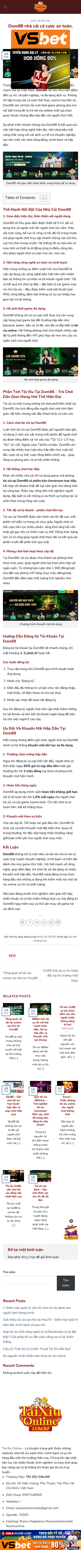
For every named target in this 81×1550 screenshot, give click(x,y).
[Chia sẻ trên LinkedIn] (58, 922)
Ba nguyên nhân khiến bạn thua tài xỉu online (34, 1356)
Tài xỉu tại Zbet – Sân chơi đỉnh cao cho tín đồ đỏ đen (40, 1193)
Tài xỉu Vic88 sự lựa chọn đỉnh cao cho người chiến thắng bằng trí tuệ (67, 1015)
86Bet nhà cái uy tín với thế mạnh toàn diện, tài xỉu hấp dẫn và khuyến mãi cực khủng (40, 1029)
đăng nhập (28, 1257)
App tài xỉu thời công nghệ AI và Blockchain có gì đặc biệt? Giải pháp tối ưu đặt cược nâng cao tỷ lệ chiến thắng (39, 1337)
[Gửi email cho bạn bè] (44, 922)
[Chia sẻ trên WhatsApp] (22, 922)
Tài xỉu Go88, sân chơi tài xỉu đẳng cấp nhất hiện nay (13, 1191)
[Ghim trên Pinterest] (51, 922)
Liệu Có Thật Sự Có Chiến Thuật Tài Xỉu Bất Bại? (37, 1349)
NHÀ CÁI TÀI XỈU (40, 20)
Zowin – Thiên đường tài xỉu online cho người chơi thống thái (67, 1105)
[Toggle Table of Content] (41, 198)
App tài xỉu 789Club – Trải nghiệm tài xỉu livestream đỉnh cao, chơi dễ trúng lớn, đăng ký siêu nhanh (40, 1111)
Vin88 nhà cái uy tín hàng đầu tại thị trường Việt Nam (60, 975)
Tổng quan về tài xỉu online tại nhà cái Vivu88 (13, 1024)
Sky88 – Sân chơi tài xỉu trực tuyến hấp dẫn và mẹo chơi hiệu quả (13, 1105)
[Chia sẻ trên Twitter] (37, 922)
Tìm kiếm (9, 1272)
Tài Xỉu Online (12, 1448)
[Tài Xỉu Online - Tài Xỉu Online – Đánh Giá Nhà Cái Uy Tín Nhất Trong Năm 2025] (40, 7)
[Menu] (5, 7)
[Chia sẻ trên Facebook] (30, 922)
